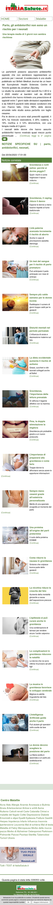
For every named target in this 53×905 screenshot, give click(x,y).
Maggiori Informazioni (41, 902)
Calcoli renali (16, 811)
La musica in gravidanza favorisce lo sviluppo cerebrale (40, 687)
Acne (3, 804)
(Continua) (34, 183)
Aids (8, 804)
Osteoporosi (34, 831)
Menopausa (24, 827)
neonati (23, 147)
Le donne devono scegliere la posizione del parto (39, 748)
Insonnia (42, 821)
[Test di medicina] (18, 862)
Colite (23, 814)
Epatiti (22, 817)
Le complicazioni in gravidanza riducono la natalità (40, 654)
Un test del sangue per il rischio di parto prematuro (40, 264)
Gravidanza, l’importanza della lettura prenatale (38, 394)
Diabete (45, 814)
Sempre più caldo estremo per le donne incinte (40, 297)
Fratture (40, 817)
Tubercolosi (43, 834)
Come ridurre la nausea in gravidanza (40, 559)
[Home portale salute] (26, 13)
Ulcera (11, 837)
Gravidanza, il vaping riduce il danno (40, 199)
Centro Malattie (10, 800)
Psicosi (15, 834)
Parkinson (47, 831)
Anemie (24, 804)
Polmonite (5, 834)
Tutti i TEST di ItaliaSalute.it (14, 865)
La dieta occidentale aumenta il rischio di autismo (40, 361)
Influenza (32, 821)
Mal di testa (47, 824)
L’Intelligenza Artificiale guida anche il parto (37, 718)
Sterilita (32, 834)
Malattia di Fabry (8, 827)
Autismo (4, 811)
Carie (26, 811)
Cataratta (34, 811)
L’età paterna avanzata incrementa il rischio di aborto (40, 231)
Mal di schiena (32, 824)
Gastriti (48, 817)
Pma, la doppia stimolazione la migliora (37, 424)
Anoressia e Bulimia (39, 804)
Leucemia (19, 824)
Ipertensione (6, 824)
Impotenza (14, 821)
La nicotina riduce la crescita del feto (40, 589)
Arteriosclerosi (14, 808)
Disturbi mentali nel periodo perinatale (39, 329)
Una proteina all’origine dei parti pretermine (39, 530)
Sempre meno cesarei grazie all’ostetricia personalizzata (37, 495)
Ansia (3, 808)
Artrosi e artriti (29, 808)
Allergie (15, 804)
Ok (28, 902)
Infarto (23, 821)
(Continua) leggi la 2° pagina (35, 135)
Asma (41, 808)
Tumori (3, 837)
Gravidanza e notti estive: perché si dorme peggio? (39, 168)
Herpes (4, 821)
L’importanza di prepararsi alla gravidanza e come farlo (39, 459)
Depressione (33, 814)
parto (47, 144)
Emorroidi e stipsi (9, 817)
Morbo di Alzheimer (17, 831)
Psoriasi (23, 834)
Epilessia (30, 817)
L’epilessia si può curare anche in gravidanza (38, 621)
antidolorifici (10, 147)
